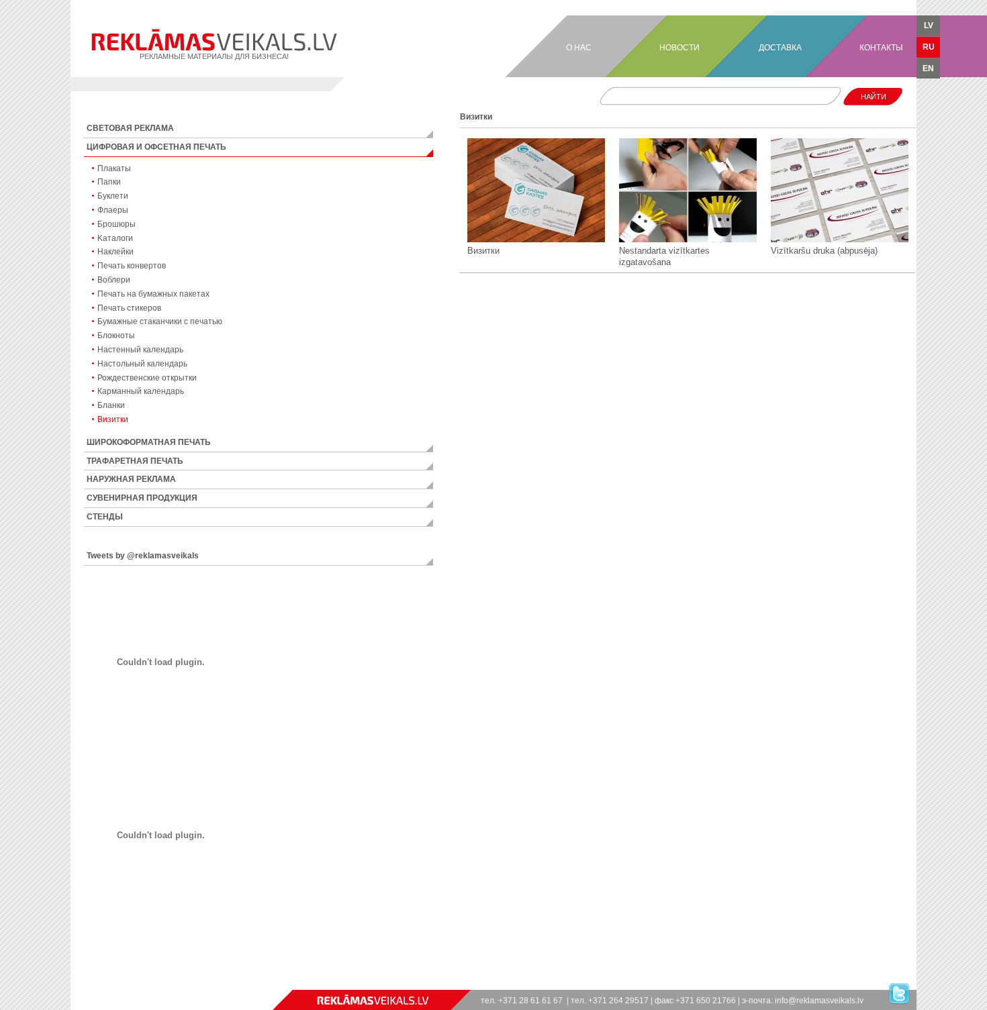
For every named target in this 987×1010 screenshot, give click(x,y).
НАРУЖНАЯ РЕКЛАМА (131, 479)
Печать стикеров (129, 308)
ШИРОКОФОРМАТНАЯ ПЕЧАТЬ (149, 442)
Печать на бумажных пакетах (153, 294)
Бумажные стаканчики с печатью (159, 321)
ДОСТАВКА (780, 47)
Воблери (113, 280)
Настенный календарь (140, 349)
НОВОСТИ (679, 47)
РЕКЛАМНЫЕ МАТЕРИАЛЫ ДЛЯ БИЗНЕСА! (214, 56)
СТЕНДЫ (105, 516)
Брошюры (116, 224)
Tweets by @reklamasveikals (143, 555)
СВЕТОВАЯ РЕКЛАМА (130, 128)
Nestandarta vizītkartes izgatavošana (664, 256)
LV (928, 25)
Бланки (111, 405)
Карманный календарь (140, 391)
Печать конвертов (131, 265)
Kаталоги (115, 238)
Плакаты (114, 168)
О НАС (579, 47)
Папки (109, 182)
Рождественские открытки (147, 378)
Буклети (112, 196)
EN (928, 68)
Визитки (112, 419)
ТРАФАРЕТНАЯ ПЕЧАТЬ (135, 461)
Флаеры (112, 210)
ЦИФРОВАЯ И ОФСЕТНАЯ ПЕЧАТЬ (156, 147)
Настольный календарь (142, 363)
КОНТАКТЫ (881, 47)
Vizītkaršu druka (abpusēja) (824, 251)
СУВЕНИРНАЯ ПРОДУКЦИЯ (142, 498)
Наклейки (115, 251)
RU (929, 47)
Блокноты (116, 335)
